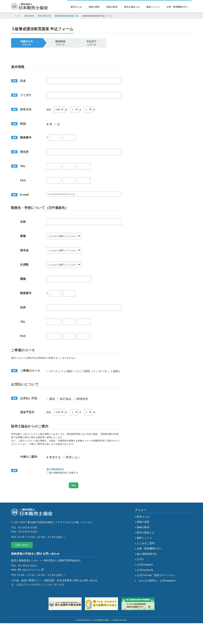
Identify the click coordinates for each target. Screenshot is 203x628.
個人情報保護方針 (55, 469)
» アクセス (86, 522)
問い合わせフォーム (29, 569)
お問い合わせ (22, 545)
